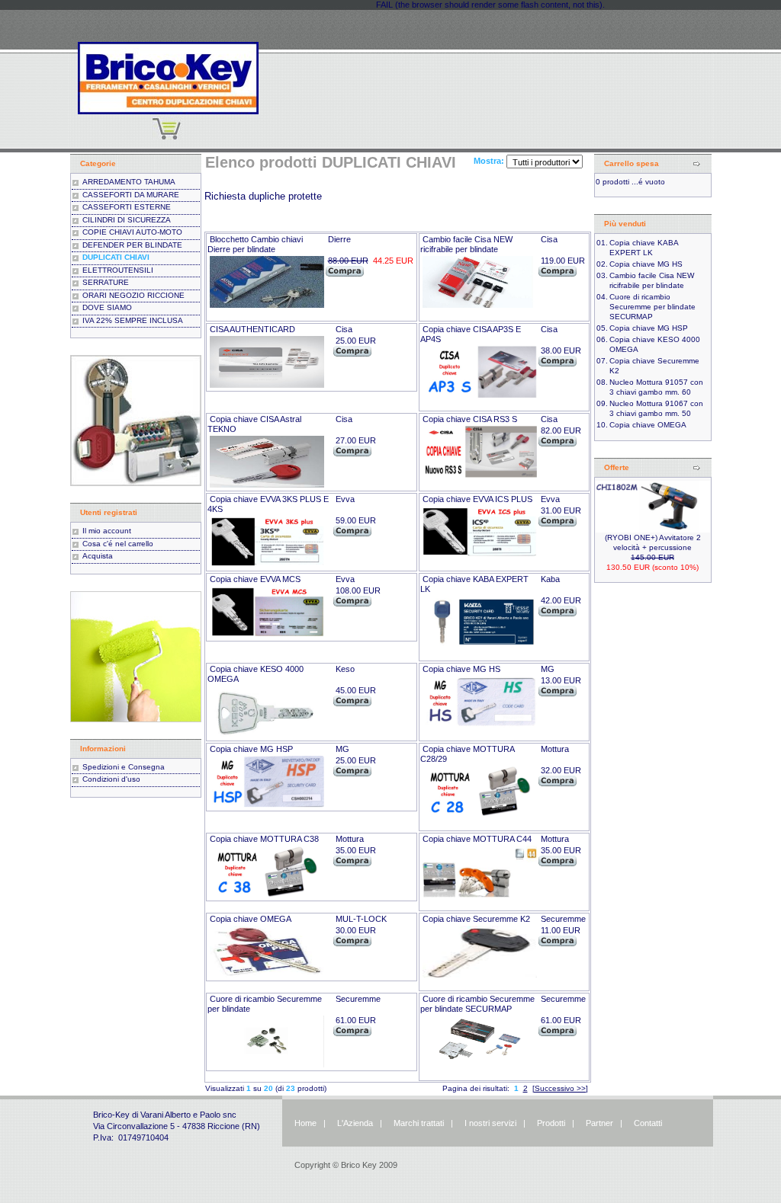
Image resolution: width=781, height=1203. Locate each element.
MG (547, 668)
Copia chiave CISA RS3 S (470, 419)
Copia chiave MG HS (461, 668)
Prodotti (551, 1123)
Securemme (563, 918)
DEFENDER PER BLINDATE (132, 245)
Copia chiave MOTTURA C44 (477, 838)
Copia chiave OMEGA (250, 918)
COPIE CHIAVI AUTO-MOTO (132, 232)
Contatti (648, 1123)
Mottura (555, 748)
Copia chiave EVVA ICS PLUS (477, 499)
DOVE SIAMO (107, 307)
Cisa (549, 239)
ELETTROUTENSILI (117, 270)
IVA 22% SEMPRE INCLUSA (132, 320)
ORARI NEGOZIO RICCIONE (133, 295)
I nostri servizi (489, 1123)
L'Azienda (355, 1123)
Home (305, 1123)
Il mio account (106, 530)
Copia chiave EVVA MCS (255, 579)
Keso (345, 668)
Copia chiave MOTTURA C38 (264, 838)
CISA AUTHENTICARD (252, 329)
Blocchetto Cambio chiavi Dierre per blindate (255, 244)
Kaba (550, 579)
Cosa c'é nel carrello (117, 543)
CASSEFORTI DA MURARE (130, 194)
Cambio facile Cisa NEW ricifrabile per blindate (466, 244)
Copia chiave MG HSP (251, 748)
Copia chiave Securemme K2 (476, 918)
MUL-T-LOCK (361, 918)
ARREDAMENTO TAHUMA (128, 182)
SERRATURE (105, 282)
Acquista (97, 556)
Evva (345, 499)
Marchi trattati (419, 1123)
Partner (599, 1123)
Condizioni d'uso (111, 779)
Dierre (339, 239)
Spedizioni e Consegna (123, 767)
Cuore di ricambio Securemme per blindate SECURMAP (477, 1003)
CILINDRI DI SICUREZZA (126, 220)
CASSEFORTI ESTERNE (126, 207)
